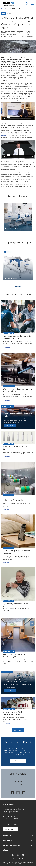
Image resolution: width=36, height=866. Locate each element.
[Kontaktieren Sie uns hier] (32, 623)
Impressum (16, 862)
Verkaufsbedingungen (17, 865)
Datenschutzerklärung (12, 863)
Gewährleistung (24, 863)
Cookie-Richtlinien (7, 862)
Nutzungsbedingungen (27, 862)
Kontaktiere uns (10, 829)
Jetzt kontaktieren (18, 761)
